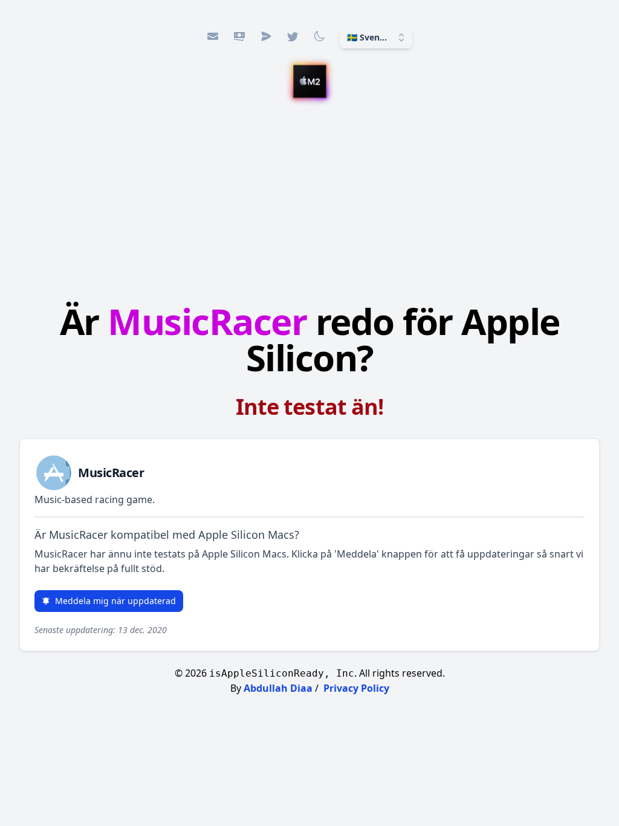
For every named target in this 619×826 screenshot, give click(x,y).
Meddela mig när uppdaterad (115, 600)
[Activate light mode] (319, 36)
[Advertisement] (309, 197)
